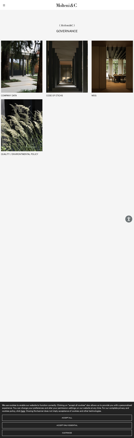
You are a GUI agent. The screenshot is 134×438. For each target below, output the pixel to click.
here (23, 411)
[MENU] (4, 5)
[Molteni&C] (67, 5)
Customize (67, 432)
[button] (21, 69)
